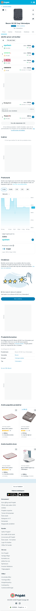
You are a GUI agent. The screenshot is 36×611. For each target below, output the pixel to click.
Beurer (17, 355)
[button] (4, 10)
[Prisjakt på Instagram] (20, 603)
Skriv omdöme (21, 26)
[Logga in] (34, 2)
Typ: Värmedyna (18, 28)
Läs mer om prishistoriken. (20, 184)
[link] (10, 423)
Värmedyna (18, 361)
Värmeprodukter (7, 6)
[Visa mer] (2, 46)
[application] (18, 213)
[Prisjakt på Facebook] (16, 603)
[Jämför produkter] (33, 19)
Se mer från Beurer (6, 368)
